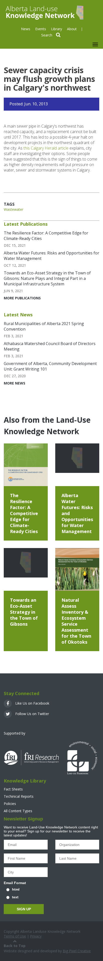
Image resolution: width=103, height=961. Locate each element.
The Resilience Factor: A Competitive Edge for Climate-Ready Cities (24, 513)
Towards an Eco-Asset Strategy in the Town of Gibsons (24, 612)
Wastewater (13, 209)
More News (14, 383)
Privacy (36, 936)
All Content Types (18, 810)
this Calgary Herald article (46, 148)
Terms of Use (15, 936)
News (25, 28)
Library (56, 28)
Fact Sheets (13, 789)
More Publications (22, 298)
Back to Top (15, 945)
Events (40, 28)
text (15, 897)
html (16, 889)
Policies (10, 803)
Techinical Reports (19, 796)
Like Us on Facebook (31, 703)
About (72, 28)
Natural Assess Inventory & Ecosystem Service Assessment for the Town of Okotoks (76, 621)
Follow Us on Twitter (31, 713)
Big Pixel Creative (77, 951)
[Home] (44, 12)
